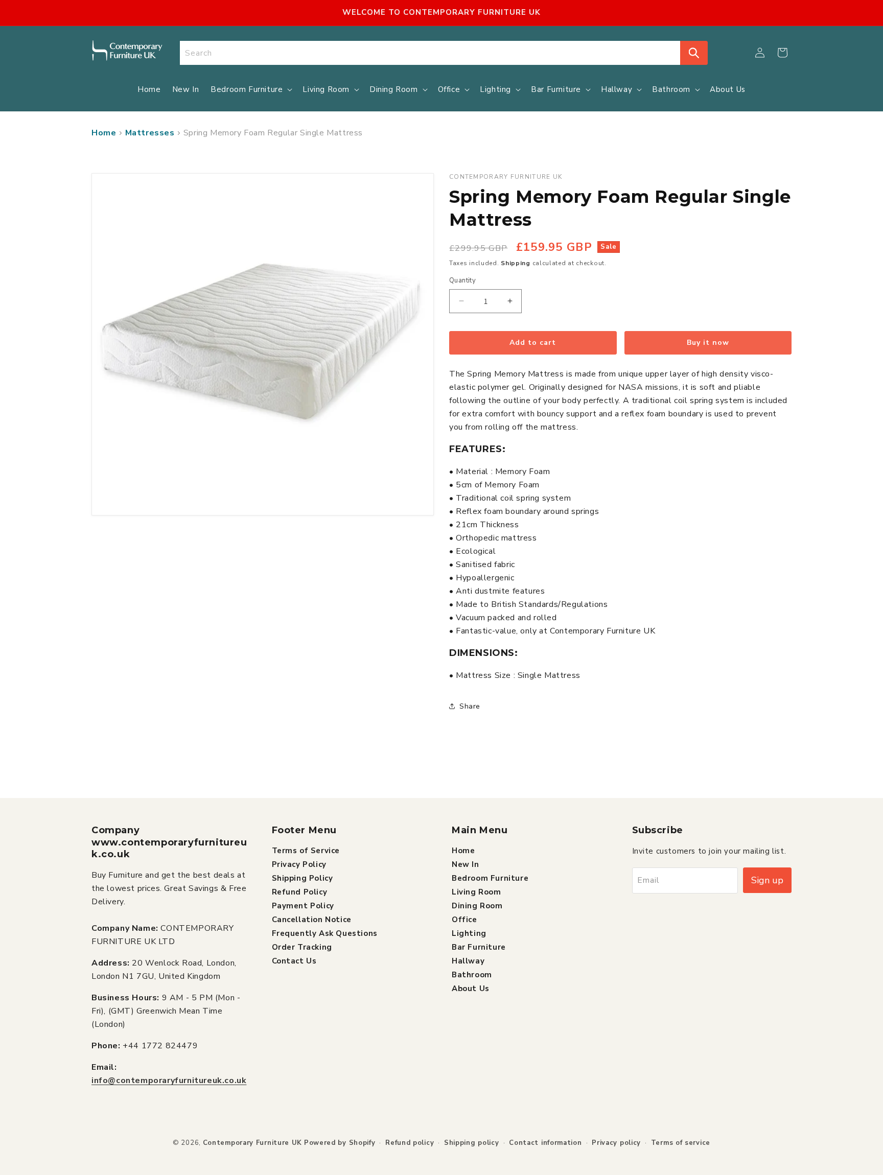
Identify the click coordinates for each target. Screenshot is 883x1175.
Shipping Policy (302, 878)
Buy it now (708, 342)
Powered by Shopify (340, 1142)
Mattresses (150, 132)
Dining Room (477, 905)
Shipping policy (471, 1142)
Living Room (476, 891)
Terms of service (680, 1142)
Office (464, 919)
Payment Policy (303, 905)
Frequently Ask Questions (325, 933)
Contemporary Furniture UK (253, 1142)
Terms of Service (306, 850)
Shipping (515, 263)
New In (465, 864)
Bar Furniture (479, 947)
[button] (782, 52)
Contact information (545, 1142)
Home (103, 132)
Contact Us (294, 960)
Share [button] (469, 706)
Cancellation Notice (312, 919)
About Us (471, 988)
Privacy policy (616, 1142)
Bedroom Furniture (490, 878)
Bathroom (472, 974)
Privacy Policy (299, 864)
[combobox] (430, 53)
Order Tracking (302, 947)
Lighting (469, 933)
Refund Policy (300, 891)
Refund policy (409, 1142)
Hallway (468, 960)
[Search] (694, 53)
